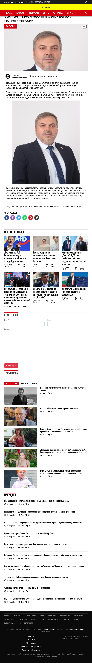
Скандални (78, 615)
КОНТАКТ (47, 2)
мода (75, 619)
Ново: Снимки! (9, 623)
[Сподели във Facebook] (6, 217)
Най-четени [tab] (11, 383)
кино (33, 619)
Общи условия (31, 643)
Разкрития (20, 13)
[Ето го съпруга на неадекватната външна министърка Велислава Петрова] (46, 250)
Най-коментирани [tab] (29, 383)
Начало (31, 2)
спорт (41, 619)
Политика (57, 13)
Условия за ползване (75, 629)
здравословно (10, 619)
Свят (45, 13)
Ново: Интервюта (26, 623)
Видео (66, 619)
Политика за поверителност (54, 629)
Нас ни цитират (54, 619)
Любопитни (34, 13)
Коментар (8, 329)
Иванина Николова (19, 77)
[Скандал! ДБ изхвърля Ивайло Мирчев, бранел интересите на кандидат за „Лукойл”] (46, 286)
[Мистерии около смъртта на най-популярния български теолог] (20, 405)
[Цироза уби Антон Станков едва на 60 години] (20, 425)
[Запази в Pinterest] (30, 217)
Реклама (31, 636)
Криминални (65, 615)
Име (6, 320)
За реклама (39, 2)
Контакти (31, 639)
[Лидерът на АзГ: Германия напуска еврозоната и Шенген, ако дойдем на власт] (17, 250)
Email (49, 320)
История (23, 619)
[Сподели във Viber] (12, 217)
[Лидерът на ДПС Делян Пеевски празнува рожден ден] (75, 286)
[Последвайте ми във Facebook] (81, 2)
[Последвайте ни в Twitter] (86, 2)
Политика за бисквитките (32, 650)
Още (69, 13)
